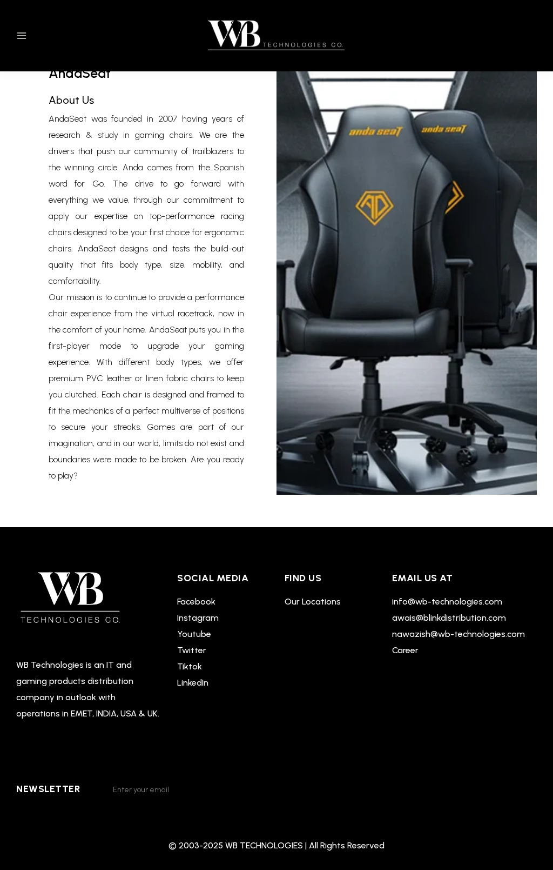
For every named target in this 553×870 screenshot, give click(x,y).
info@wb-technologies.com (447, 601)
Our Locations (313, 601)
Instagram (198, 618)
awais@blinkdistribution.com (449, 618)
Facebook (196, 601)
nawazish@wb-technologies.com (458, 634)
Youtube (194, 634)
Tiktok (189, 666)
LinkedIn (192, 683)
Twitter (191, 650)
